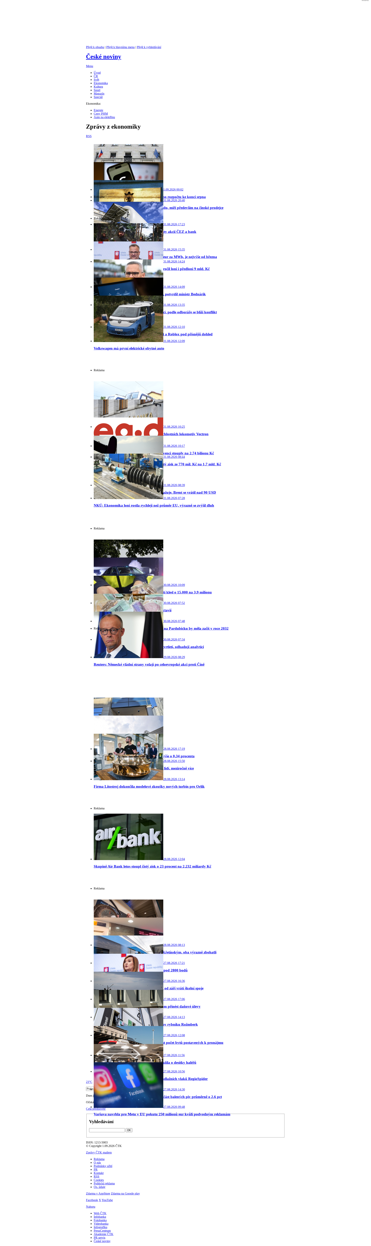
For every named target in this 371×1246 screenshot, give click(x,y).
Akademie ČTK (103, 1234)
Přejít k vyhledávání (149, 47)
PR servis (99, 1237)
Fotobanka (100, 1220)
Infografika (100, 1227)
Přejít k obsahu (95, 47)
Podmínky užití (103, 1166)
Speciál (98, 97)
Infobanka (100, 1216)
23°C (89, 1082)
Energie (98, 110)
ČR (96, 76)
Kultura (98, 86)
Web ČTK (100, 1213)
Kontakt (99, 1173)
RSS (96, 1176)
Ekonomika (101, 83)
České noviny (102, 1241)
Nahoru (90, 1206)
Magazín (99, 93)
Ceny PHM (101, 113)
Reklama (99, 1159)
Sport (97, 90)
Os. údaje (99, 1187)
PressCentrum (102, 1230)
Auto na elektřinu (104, 117)
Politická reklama (104, 1183)
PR (96, 1169)
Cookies (99, 1180)
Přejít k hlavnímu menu (120, 47)
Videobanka (101, 1223)
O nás (97, 1162)
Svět (96, 79)
